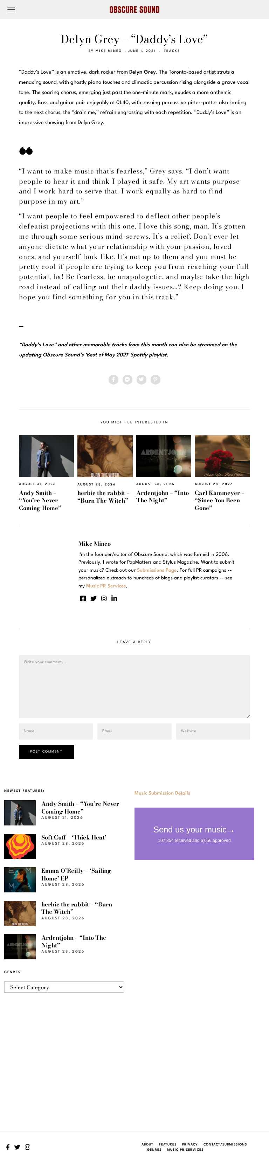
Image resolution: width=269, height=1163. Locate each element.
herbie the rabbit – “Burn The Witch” (103, 496)
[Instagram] (104, 598)
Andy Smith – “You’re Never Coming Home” (40, 500)
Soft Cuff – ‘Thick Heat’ (73, 837)
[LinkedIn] (114, 598)
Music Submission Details (162, 793)
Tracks (172, 51)
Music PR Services (185, 1149)
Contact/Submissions (225, 1144)
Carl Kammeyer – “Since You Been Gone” (219, 500)
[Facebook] (113, 380)
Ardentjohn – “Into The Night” (162, 496)
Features (168, 1144)
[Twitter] (141, 380)
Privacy (190, 1144)
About (147, 1144)
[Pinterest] (155, 380)
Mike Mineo (109, 51)
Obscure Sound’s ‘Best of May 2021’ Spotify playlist (105, 355)
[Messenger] (127, 380)
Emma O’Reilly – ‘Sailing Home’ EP (76, 874)
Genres (154, 1149)
